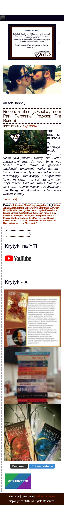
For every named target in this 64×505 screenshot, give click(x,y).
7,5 (14, 205)
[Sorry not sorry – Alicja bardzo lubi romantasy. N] (32, 432)
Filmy (26, 205)
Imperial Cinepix (10, 213)
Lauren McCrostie (11, 215)
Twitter (40, 496)
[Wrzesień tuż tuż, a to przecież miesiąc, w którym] (32, 318)
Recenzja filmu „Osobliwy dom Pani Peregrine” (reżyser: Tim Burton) (32, 116)
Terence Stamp (35, 220)
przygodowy (41, 205)
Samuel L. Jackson (18, 220)
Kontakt (50, 496)
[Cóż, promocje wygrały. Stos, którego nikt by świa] (32, 375)
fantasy (19, 205)
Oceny (32, 205)
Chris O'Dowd (31, 208)
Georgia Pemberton (28, 210)
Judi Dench (38, 213)
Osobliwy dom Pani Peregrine (32, 218)
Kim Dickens (49, 213)
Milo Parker (25, 215)
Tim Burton (48, 220)
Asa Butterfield (17, 208)
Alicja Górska (30, 126)
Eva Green (54, 208)
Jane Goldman (25, 213)
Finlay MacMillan (10, 210)
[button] (5, 42)
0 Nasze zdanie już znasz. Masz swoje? (29, 221)
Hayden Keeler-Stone (47, 210)
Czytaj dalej (11, 199)
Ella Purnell (43, 208)
